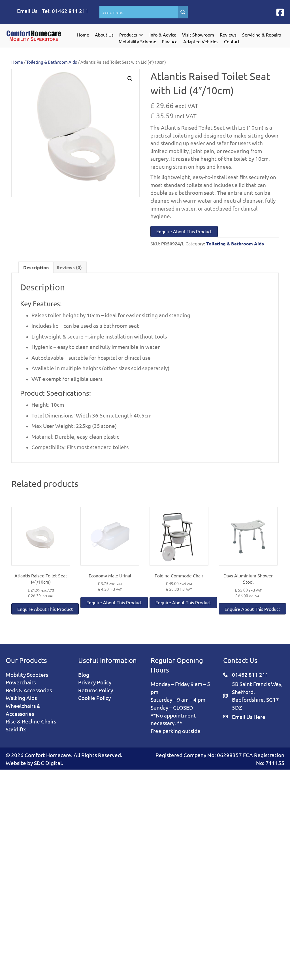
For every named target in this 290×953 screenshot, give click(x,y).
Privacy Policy (94, 682)
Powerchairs (21, 682)
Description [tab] (36, 267)
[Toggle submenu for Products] (141, 35)
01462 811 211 (70, 10)
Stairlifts (16, 729)
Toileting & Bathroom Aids (51, 62)
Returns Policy (95, 690)
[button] (280, 12)
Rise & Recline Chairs (31, 721)
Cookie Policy (94, 697)
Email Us (27, 10)
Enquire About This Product (184, 231)
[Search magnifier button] (183, 12)
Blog (83, 674)
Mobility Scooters (27, 674)
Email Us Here (248, 716)
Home (17, 62)
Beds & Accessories (29, 690)
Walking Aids (21, 697)
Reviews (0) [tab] (69, 267)
